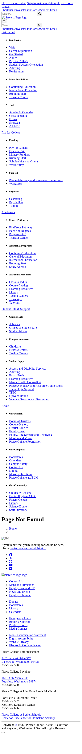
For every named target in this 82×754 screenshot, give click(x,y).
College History (18, 424)
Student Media (18, 331)
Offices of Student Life (23, 327)
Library (13, 292)
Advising (14, 68)
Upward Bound (18, 396)
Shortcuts (7, 10)
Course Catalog (18, 285)
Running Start (17, 93)
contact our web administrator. (28, 548)
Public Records (18, 625)
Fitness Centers (18, 350)
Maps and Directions (21, 584)
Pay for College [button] (11, 132)
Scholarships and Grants (23, 161)
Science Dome (18, 506)
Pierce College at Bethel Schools (21, 714)
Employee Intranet (20, 595)
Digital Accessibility (21, 638)
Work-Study (16, 164)
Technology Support (21, 389)
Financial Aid (17, 151)
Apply (13, 57)
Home (13, 528)
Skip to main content (14, 3)
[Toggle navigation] (4, 21)
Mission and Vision (20, 438)
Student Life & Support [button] (16, 309)
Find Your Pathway (20, 227)
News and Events (19, 591)
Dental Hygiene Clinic (22, 496)
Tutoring (14, 302)
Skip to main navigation (41, 3)
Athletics (14, 324)
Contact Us (16, 467)
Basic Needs (16, 375)
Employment (17, 431)
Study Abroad (17, 266)
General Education (20, 256)
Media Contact (18, 628)
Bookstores (16, 457)
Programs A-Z (17, 234)
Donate (13, 601)
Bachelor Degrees (20, 230)
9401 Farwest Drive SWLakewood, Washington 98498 (20, 660)
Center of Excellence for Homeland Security (28, 718)
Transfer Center (18, 97)
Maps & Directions (20, 474)
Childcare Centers (20, 492)
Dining (13, 470)
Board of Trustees (20, 421)
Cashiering (15, 198)
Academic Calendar (21, 112)
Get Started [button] (8, 32)
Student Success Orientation (26, 64)
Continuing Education (22, 86)
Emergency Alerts (20, 618)
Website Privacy (19, 641)
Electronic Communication (25, 645)
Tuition (13, 205)
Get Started (16, 54)
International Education (23, 90)
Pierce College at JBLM (23, 477)
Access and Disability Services (27, 368)
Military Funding (19, 154)
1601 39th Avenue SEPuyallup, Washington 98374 (19, 679)
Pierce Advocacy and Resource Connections (36, 180)
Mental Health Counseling (25, 382)
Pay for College (18, 61)
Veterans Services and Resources (29, 399)
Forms (13, 119)
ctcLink (26, 10)
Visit (12, 47)
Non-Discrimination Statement (27, 635)
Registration (16, 71)
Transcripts (15, 299)
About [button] (5, 405)
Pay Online (16, 202)
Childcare (15, 346)
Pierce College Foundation (25, 441)
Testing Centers (18, 295)
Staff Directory (18, 509)
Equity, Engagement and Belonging (30, 434)
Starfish (35, 10)
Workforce (15, 183)
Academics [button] (8, 212)
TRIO (12, 392)
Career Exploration (20, 50)
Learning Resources (21, 288)
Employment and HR (22, 588)
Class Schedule (18, 115)
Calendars (15, 460)
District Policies (18, 427)
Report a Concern (20, 621)
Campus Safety (18, 463)
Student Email (48, 10)
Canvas (17, 10)
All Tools (14, 126)
